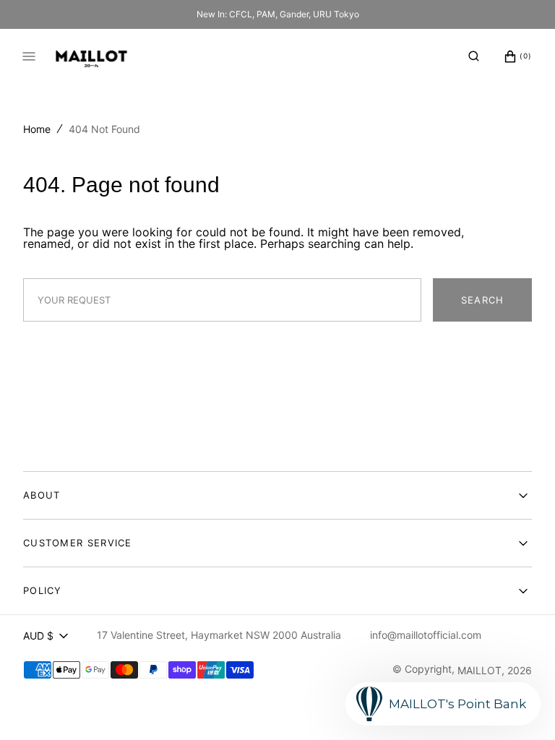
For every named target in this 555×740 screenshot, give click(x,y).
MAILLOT (479, 670)
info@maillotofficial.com (425, 635)
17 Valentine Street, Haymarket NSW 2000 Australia (219, 635)
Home (37, 129)
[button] (473, 56)
